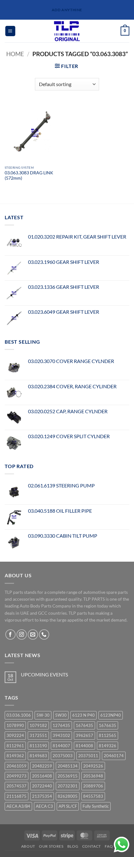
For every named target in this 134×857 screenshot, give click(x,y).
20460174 (114, 755)
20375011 (88, 755)
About (28, 846)
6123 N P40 (83, 715)
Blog (72, 846)
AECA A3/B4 (18, 806)
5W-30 (43, 715)
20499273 (16, 775)
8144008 (84, 745)
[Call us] (44, 634)
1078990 (15, 725)
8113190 (38, 745)
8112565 (107, 735)
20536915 (68, 775)
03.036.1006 (19, 715)
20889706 (93, 785)
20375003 (63, 755)
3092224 (15, 735)
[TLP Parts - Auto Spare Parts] (67, 31)
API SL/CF (68, 806)
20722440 (42, 785)
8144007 (61, 745)
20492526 (93, 765)
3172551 (38, 735)
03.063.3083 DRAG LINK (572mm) (29, 175)
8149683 (38, 755)
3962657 (84, 735)
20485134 (68, 765)
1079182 (38, 725)
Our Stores (51, 846)
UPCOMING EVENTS (44, 674)
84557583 (93, 796)
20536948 (93, 775)
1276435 (61, 725)
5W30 (61, 715)
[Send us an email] (33, 634)
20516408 (42, 775)
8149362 (15, 755)
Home (15, 53)
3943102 (61, 735)
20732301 (68, 785)
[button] (10, 31)
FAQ (109, 846)
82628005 (68, 796)
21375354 (42, 796)
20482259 (42, 765)
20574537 (16, 785)
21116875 (16, 796)
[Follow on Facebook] (10, 634)
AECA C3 (44, 806)
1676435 (84, 725)
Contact (91, 846)
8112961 (15, 745)
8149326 (107, 745)
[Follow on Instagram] (22, 634)
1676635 (107, 725)
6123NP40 (110, 715)
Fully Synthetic (96, 806)
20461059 (16, 765)
